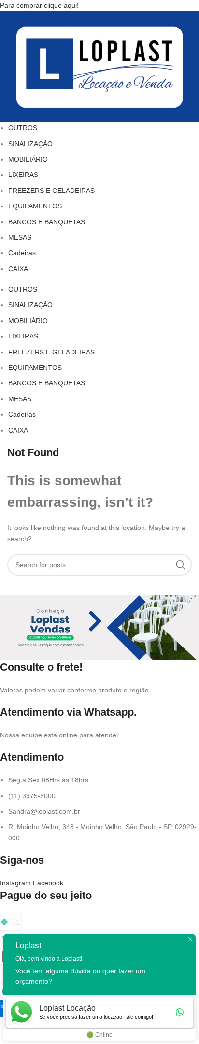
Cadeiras (22, 253)
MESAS (19, 237)
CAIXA (18, 269)
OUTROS (22, 128)
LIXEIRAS (23, 174)
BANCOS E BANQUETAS (46, 222)
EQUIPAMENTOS (35, 206)
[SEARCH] (181, 565)
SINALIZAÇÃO (30, 143)
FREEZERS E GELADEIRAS (51, 190)
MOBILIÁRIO (28, 159)
